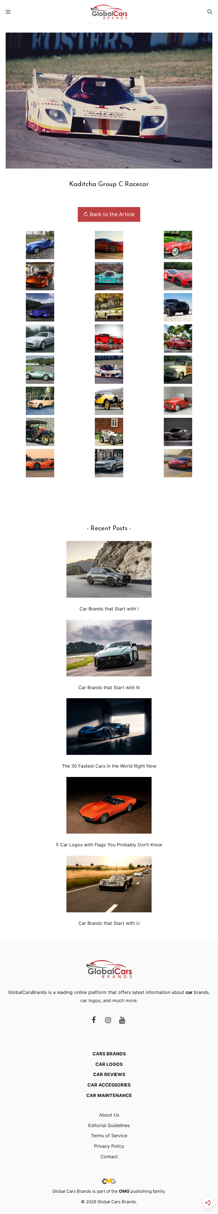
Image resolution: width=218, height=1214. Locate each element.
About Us (109, 1115)
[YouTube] (122, 1020)
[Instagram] (108, 1020)
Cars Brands (109, 1054)
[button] (210, 12)
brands (197, 992)
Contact (109, 1156)
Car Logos (109, 1064)
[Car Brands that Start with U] (109, 885)
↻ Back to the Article (109, 214)
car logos (90, 1000)
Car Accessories (109, 1085)
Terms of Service (109, 1135)
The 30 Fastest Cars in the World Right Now (109, 766)
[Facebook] (93, 1020)
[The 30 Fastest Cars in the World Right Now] (109, 727)
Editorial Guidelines (109, 1125)
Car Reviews (109, 1074)
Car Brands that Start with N (109, 687)
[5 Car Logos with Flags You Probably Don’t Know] (109, 806)
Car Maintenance (109, 1095)
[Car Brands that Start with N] (109, 649)
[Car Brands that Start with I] (109, 570)
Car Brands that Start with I (109, 609)
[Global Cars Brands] (109, 12)
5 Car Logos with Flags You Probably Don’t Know (109, 844)
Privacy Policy (109, 1146)
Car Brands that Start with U (109, 923)
